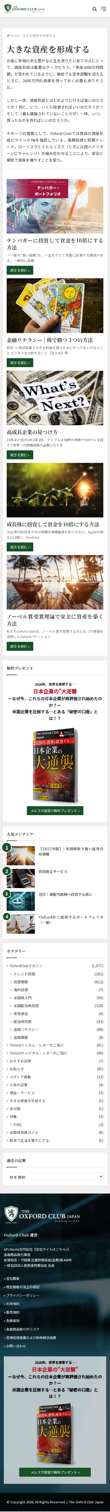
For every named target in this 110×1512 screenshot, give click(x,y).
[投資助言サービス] (21, 878)
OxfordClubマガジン (26, 965)
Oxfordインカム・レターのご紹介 (37, 1045)
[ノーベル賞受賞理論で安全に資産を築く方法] (55, 582)
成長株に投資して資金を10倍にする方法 (53, 524)
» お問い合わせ (15, 1346)
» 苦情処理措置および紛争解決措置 (30, 1337)
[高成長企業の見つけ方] (55, 398)
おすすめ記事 (20, 1060)
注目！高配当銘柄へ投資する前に (65, 894)
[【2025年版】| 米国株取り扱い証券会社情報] (21, 855)
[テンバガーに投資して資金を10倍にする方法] (55, 206)
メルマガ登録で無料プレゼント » (55, 810)
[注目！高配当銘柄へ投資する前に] (21, 901)
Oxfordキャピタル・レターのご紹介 (39, 1053)
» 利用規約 (11, 1303)
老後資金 (21, 1013)
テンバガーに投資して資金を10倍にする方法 (55, 244)
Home (15, 35)
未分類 (15, 1108)
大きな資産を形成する (28, 1100)
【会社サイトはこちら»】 (51, 1249)
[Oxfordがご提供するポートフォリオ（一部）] (21, 924)
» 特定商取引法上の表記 (21, 1286)
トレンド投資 (24, 973)
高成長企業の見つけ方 (32, 432)
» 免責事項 (11, 1320)
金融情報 (21, 1037)
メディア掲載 (20, 1076)
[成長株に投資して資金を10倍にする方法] (55, 490)
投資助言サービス (53, 871)
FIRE (18, 1124)
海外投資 (21, 989)
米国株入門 (22, 997)
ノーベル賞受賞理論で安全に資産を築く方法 (55, 620)
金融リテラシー (26, 1029)
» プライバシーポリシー (21, 1295)
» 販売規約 (11, 1312)
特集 (13, 1116)
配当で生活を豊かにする (29, 1140)
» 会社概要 (11, 1278)
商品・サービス (22, 1092)
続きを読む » (19, 270)
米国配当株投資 (26, 1005)
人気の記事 (19, 1084)
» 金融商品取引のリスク (21, 1329)
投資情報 (21, 981)
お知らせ (17, 1068)
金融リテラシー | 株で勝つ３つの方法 (50, 340)
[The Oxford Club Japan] (24, 8)
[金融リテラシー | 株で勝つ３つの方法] (55, 305)
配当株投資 (22, 1021)
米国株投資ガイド (24, 1132)
